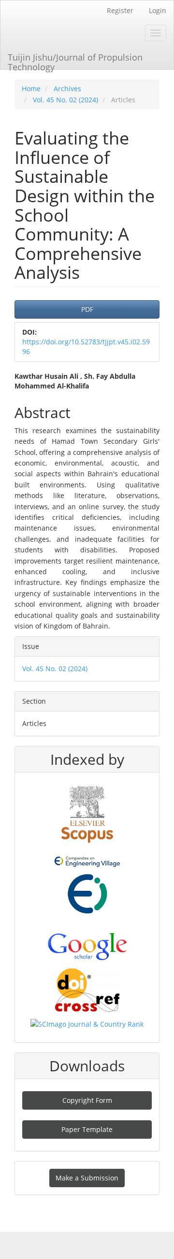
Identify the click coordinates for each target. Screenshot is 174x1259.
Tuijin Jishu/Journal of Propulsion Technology (75, 60)
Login (157, 10)
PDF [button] (87, 309)
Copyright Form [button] (87, 1100)
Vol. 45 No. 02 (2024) (65, 99)
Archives (67, 88)
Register (120, 10)
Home (31, 88)
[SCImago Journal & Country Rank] (87, 1023)
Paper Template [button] (87, 1129)
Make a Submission (87, 1177)
